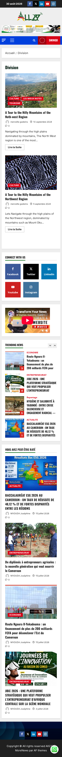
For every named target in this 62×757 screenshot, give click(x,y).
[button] (4, 40)
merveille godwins (19, 122)
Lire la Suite (16, 146)
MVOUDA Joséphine (20, 513)
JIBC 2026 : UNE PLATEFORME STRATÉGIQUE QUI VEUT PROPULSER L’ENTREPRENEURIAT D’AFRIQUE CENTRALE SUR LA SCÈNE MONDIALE (14, 383)
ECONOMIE (32, 353)
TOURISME (14, 103)
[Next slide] (55, 345)
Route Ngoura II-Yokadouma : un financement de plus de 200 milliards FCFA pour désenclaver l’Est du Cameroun (14, 360)
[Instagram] (53, 3)
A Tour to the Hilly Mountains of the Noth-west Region (31, 90)
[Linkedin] (41, 3)
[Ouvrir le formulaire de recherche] (34, 40)
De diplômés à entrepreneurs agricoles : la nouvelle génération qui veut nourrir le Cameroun (30, 566)
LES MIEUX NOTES (32, 98)
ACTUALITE (32, 420)
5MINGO (53, 40)
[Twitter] (35, 3)
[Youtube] (47, 3)
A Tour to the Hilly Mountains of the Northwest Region (31, 172)
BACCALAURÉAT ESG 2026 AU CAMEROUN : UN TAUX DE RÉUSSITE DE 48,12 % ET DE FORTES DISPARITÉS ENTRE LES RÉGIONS (14, 428)
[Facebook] (30, 3)
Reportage (32, 397)
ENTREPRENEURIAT (36, 375)
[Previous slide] (50, 345)
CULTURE (14, 98)
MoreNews (21, 750)
